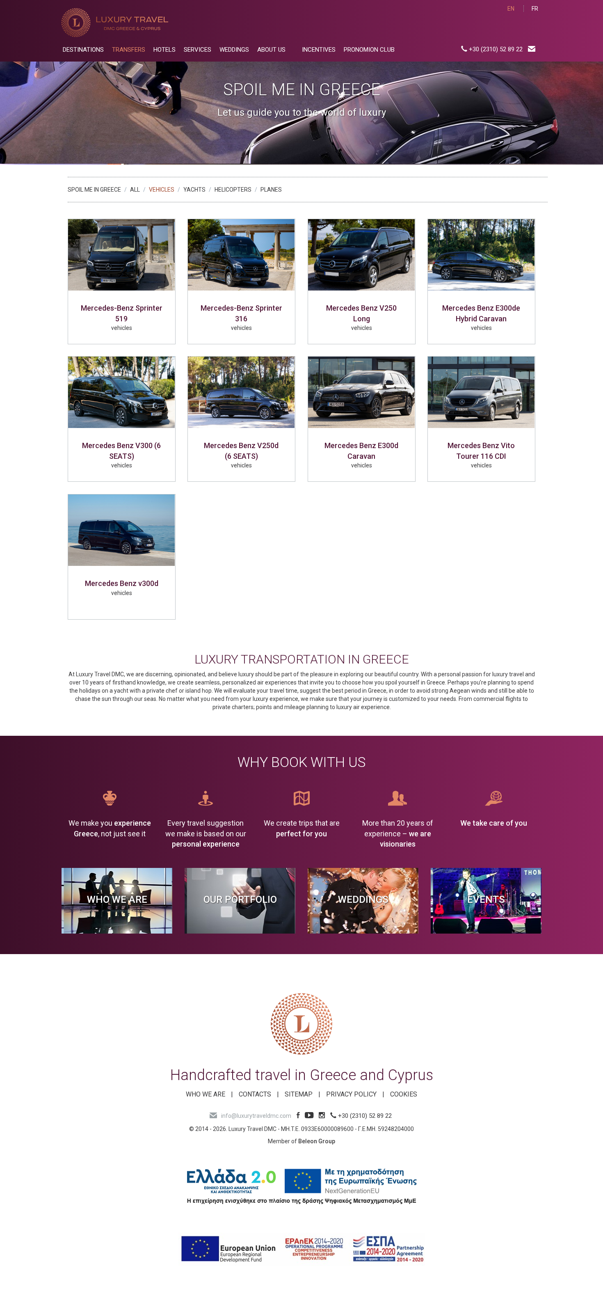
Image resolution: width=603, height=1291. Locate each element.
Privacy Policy (351, 1094)
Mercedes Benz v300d (121, 583)
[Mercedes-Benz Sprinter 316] (241, 255)
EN (510, 8)
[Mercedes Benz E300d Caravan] (361, 392)
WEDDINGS (234, 49)
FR (535, 8)
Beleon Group (316, 1141)
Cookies (403, 1094)
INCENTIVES (319, 49)
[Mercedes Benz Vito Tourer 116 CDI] (481, 392)
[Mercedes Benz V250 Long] (361, 255)
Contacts (255, 1094)
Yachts (194, 189)
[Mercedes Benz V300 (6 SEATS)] (121, 392)
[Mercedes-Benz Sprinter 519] (121, 255)
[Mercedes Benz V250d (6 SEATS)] (241, 392)
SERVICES (197, 49)
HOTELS (164, 49)
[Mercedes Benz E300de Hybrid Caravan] (481, 255)
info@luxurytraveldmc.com (256, 1115)
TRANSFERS (128, 49)
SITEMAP (299, 1094)
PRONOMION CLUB (369, 49)
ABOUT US (271, 49)
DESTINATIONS (83, 49)
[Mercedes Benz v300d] (121, 530)
